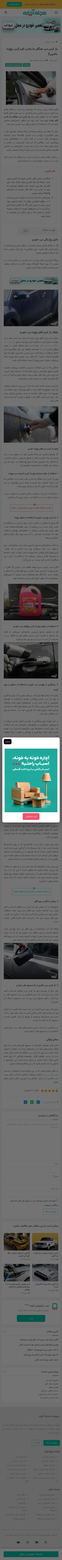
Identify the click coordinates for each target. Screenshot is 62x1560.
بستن (7, 741)
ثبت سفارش (31, 816)
